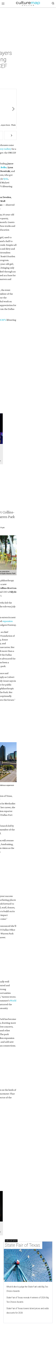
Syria (5, 178)
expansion (7, 621)
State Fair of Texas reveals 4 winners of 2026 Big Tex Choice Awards (27, 1299)
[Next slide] (13, 108)
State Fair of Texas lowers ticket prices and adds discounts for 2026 (27, 1310)
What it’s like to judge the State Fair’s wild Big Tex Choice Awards (27, 1288)
